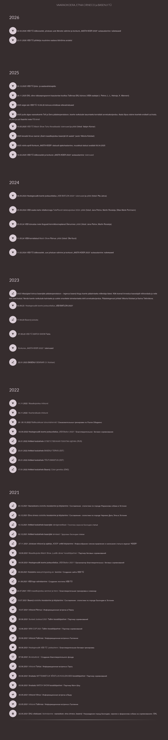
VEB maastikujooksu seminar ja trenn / (43, 591)
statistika (42, 505)
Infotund (32, 666)
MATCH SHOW (43, 685)
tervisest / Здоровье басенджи (66, 534)
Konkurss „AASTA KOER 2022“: (31, 348)
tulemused (116, 31)
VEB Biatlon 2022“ (66, 431)
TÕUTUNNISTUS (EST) (54, 460)
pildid (74, 126)
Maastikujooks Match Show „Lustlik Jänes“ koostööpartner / (53, 553)
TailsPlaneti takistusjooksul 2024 (66, 210)
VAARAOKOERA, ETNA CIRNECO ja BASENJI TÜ (84, 4)
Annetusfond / (35, 657)
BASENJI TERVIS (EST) (54, 450)
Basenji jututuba (31, 319)
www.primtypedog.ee (45, 572)
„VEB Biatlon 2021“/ (67, 562)
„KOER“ (55, 543)
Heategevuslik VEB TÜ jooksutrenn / (44, 647)
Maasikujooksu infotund (39, 403)
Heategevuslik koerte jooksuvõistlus (40, 305)
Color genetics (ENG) (60, 469)
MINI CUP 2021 (35, 628)
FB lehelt (36, 119)
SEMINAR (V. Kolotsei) (45, 362)
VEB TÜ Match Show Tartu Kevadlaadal (43, 126)
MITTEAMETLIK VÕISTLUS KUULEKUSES (54, 676)
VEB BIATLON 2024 (66, 195)
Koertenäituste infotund (38, 412)
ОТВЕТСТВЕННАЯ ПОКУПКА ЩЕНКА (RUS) (63, 441)
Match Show (44, 238)
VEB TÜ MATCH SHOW (36, 334)
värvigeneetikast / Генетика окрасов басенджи (72, 524)
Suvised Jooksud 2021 (38, 619)
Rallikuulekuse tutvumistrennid (44, 422)
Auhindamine (47, 713)
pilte (13, 119)
